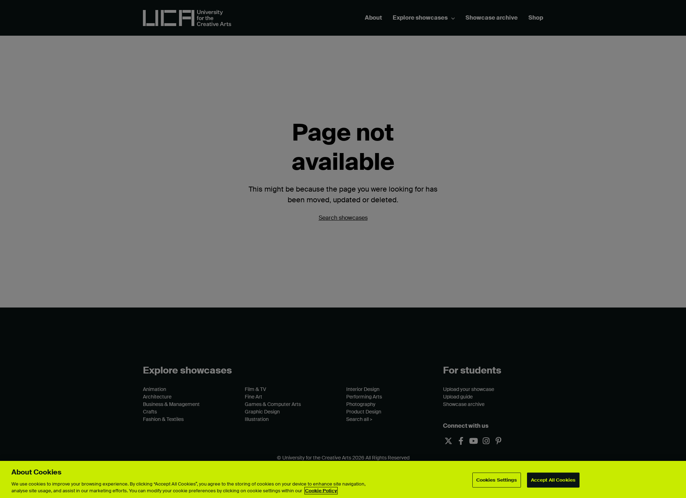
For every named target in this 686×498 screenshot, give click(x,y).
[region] (343, 479)
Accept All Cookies (553, 480)
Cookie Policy (321, 491)
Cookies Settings (496, 480)
